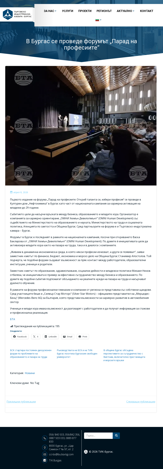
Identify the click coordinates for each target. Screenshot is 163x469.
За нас (49, 11)
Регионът (104, 11)
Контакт (146, 11)
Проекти (85, 11)
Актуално (124, 11)
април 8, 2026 (20, 192)
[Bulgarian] (98, 20)
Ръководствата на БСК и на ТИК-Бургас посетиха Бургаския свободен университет (77, 353)
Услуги (67, 11)
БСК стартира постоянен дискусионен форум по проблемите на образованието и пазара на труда (30, 353)
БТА (12, 319)
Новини (30, 373)
